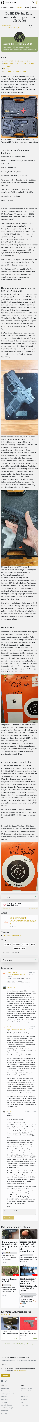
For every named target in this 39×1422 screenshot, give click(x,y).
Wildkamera (4, 1413)
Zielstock (4, 1396)
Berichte (19, 7)
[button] (37, 2)
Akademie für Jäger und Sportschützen (27, 1294)
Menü (5, 7)
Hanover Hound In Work (9, 1280)
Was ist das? (34, 908)
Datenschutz (24, 1396)
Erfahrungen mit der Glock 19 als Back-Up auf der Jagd (9, 1245)
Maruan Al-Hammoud (27, 1255)
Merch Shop (24, 1405)
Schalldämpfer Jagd (7, 1408)
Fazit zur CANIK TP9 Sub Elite (14, 71)
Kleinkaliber (4, 1402)
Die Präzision (8, 69)
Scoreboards (6, 908)
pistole (33, 944)
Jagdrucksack (5, 1388)
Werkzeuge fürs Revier (7, 1393)
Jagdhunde (4, 1399)
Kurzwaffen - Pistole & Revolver (12, 935)
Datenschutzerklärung (19, 1370)
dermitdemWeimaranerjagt (10, 1252)
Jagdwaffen (7, 944)
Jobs (22, 1402)
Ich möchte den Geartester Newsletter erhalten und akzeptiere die (20, 1369)
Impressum (24, 1399)
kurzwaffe (16, 944)
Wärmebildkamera (6, 1405)
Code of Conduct (26, 1391)
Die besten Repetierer (7, 1391)
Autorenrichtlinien (26, 1388)
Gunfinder (6, 1314)
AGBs (22, 1393)
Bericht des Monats (19, 948)
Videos (27, 7)
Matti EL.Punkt (11, 987)
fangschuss (25, 944)
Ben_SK (9, 1112)
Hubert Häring (7, 1285)
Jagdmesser (4, 1410)
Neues (12, 7)
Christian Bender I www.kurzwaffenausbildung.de (23, 921)
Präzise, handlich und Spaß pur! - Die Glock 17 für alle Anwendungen (28, 1247)
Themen (34, 7)
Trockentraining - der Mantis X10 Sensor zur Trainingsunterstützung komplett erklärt (28, 1285)
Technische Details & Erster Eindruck (17, 61)
